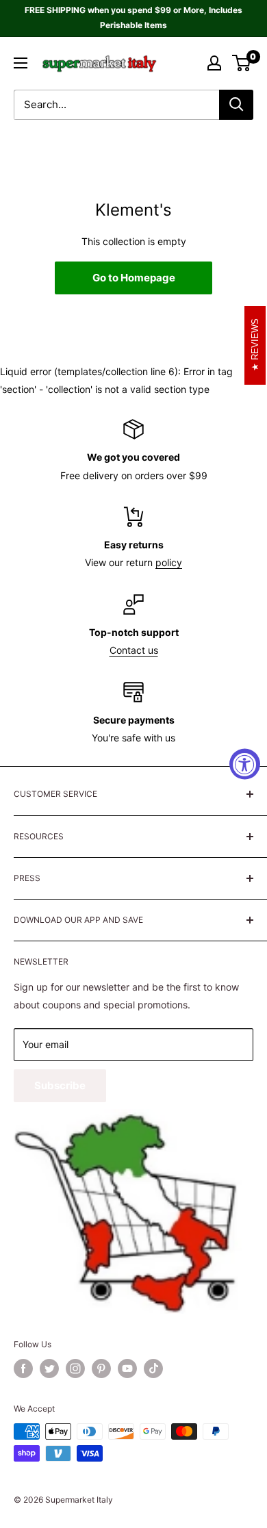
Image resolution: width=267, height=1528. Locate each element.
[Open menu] (20, 63)
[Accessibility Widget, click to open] (244, 764)
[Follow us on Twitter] (49, 1368)
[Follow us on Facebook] (23, 1368)
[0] (242, 63)
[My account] (214, 63)
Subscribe (60, 1085)
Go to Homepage (133, 277)
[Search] (236, 105)
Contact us (134, 650)
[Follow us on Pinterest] (101, 1368)
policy (168, 562)
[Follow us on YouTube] (127, 1368)
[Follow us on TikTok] (153, 1368)
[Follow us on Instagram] (75, 1368)
